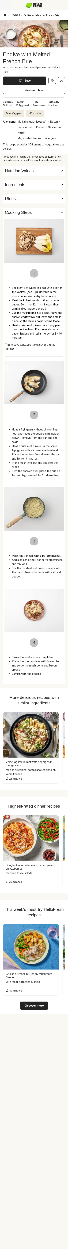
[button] (34, 185)
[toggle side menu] (5, 5)
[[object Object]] (52, 80)
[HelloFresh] (34, 5)
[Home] (5, 15)
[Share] (61, 80)
